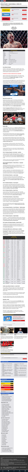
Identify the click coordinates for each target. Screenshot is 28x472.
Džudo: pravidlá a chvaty (5, 430)
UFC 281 (18, 243)
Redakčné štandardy (9, 467)
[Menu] (26, 0)
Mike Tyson (12, 107)
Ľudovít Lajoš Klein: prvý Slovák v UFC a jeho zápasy (20, 334)
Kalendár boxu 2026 (5, 427)
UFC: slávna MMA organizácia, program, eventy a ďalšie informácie (6, 348)
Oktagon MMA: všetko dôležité (6, 411)
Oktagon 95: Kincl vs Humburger (6, 406)
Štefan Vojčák (4, 444)
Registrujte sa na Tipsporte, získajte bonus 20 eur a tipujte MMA (12, 73)
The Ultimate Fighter (21, 210)
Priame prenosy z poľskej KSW (6, 398)
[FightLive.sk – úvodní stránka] (3, 0)
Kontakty (4, 467)
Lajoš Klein (9, 289)
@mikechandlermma (10, 311)
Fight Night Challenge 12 (5, 419)
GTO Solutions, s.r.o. (13, 468)
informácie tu (15, 459)
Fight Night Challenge (5, 431)
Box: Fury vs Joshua (5, 420)
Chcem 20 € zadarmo (18, 320)
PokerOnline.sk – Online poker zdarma (7, 369)
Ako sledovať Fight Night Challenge (7, 399)
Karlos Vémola (4, 434)
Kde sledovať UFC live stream (6, 397)
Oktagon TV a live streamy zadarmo (7, 396)
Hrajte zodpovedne (22, 457)
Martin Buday (4, 441)
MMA (12, 80)
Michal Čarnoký (8, 5)
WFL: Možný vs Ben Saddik (5, 421)
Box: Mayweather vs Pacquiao (6, 422)
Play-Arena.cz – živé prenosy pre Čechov (20, 375)
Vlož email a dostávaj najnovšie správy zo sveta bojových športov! (7, 354)
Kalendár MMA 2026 (5, 410)
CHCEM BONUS (24, 10)
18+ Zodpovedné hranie (6, 468)
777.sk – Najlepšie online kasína (6, 372)
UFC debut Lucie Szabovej (5, 404)
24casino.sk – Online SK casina (6, 375)
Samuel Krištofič (4, 439)
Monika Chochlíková (5, 442)
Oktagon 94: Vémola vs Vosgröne (6, 407)
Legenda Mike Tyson (5, 428)
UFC (4, 153)
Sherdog (4, 307)
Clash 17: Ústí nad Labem (5, 405)
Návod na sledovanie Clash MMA (6, 400)
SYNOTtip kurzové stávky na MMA (7, 451)
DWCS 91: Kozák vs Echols (5, 409)
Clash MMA (3, 416)
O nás (1, 467)
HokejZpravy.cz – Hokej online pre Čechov (20, 374)
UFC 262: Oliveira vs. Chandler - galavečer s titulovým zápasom (7, 334)
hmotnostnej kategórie (6, 131)
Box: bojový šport (4, 429)
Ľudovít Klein (4, 440)
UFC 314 (18, 241)
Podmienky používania (16, 467)
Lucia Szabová (4, 443)
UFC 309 (18, 242)
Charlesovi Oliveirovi (16, 201)
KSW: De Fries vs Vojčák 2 (5, 408)
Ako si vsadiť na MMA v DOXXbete (6, 450)
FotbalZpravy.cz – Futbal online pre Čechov (20, 367)
